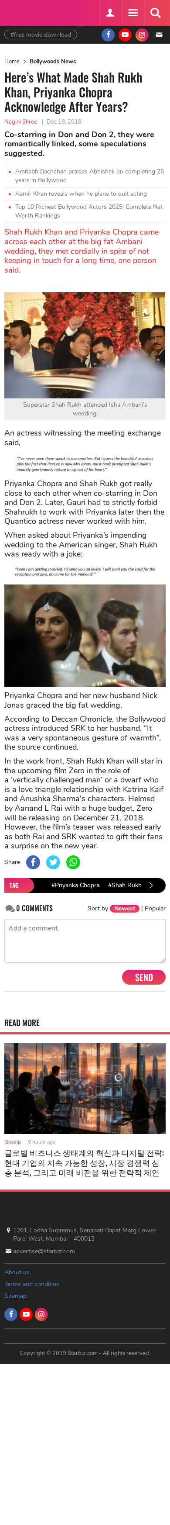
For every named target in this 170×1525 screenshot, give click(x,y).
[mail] (159, 34)
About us (17, 1272)
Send (144, 977)
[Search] (155, 13)
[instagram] (142, 34)
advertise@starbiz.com (44, 1251)
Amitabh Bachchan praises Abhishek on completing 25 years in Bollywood (89, 175)
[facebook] (108, 34)
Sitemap (15, 1296)
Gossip (12, 1141)
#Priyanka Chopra (75, 885)
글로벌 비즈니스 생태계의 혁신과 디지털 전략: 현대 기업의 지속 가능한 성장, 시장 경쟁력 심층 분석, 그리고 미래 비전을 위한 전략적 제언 (84, 1162)
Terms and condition (32, 1284)
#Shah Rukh (125, 885)
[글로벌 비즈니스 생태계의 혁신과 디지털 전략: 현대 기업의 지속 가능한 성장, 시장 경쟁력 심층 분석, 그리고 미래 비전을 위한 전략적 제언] (85, 1088)
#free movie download (40, 35)
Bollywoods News (53, 62)
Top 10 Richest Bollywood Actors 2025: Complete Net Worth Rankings (89, 211)
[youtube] (125, 34)
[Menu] (132, 13)
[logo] (26, 12)
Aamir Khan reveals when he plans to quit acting (81, 194)
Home (12, 62)
